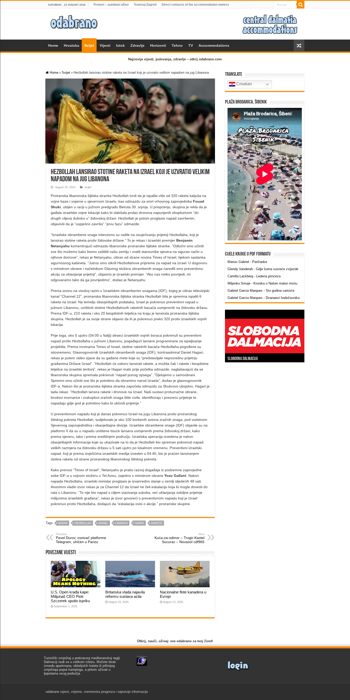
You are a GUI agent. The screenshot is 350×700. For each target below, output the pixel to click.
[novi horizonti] (270, 24)
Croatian (243, 84)
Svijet (89, 45)
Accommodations (214, 45)
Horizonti (158, 45)
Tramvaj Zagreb (145, 4)
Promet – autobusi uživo (111, 4)
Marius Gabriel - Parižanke (247, 262)
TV (190, 45)
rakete (156, 523)
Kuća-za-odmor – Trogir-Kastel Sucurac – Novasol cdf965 (179, 538)
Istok (120, 45)
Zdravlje (137, 45)
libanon (121, 523)
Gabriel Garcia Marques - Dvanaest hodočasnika (264, 298)
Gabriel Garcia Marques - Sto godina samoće (261, 290)
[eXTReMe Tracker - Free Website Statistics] (142, 661)
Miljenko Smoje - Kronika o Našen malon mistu (262, 283)
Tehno (177, 45)
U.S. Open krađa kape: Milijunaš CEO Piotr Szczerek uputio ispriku (70, 596)
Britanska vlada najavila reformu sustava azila (125, 594)
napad (139, 523)
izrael (103, 523)
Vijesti (105, 45)
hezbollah (83, 523)
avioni (62, 523)
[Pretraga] (300, 4)
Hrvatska (71, 45)
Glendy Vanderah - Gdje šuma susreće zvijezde (263, 269)
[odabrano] (73, 20)
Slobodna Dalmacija (243, 359)
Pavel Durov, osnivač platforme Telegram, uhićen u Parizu (81, 538)
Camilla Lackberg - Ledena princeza (254, 276)
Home (53, 45)
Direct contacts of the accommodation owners (195, 4)
